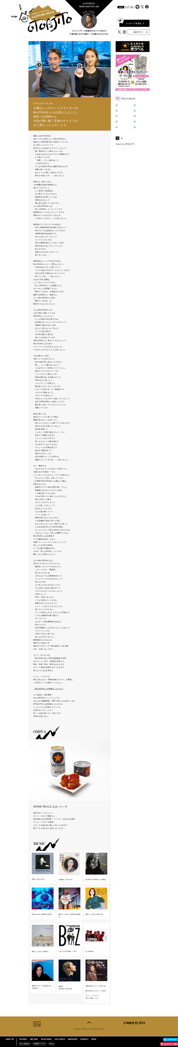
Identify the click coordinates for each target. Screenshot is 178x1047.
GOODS (93, 1039)
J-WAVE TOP (9, 1039)
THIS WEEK (23, 1039)
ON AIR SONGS (46, 1039)
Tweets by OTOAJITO (125, 144)
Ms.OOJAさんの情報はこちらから (48, 688)
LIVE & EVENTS (60, 1039)
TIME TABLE (34, 1039)
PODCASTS (84, 1039)
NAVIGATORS (72, 1039)
